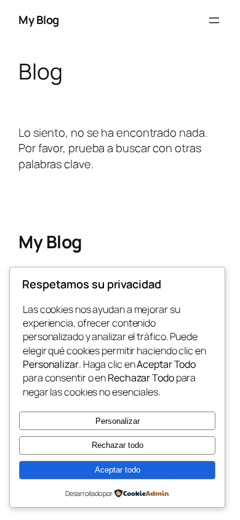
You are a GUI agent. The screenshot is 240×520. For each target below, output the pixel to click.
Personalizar (117, 421)
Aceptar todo (117, 469)
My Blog (38, 19)
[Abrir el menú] (214, 20)
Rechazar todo (117, 445)
